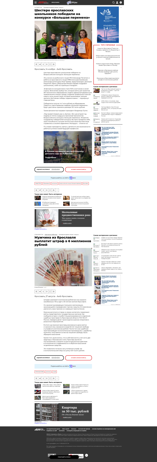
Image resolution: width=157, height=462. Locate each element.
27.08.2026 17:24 (39, 234)
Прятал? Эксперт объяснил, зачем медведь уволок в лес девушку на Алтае (111, 263)
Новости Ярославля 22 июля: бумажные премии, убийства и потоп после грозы (51, 392)
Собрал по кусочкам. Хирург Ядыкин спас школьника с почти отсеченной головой (111, 239)
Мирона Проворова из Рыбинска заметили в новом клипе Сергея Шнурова (51, 198)
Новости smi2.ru (41, 229)
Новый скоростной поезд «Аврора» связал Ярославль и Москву (108, 64)
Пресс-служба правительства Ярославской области (49, 60)
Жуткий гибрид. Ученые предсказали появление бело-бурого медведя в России (111, 114)
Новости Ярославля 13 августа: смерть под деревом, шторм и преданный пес (80, 386)
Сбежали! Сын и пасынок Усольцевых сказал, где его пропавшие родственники (111, 251)
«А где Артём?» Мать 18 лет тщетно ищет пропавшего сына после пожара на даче (111, 257)
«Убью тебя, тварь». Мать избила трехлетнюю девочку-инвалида (51, 385)
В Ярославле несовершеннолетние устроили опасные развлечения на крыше (108, 57)
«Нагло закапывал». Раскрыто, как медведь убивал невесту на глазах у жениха (111, 269)
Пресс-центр (65, 429)
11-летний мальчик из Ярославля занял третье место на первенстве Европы (80, 198)
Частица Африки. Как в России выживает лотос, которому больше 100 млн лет (111, 108)
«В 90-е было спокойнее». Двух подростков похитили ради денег (110, 101)
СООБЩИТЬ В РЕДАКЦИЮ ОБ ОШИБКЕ (76, 430)
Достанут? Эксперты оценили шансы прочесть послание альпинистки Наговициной (111, 245)
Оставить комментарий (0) (78, 169)
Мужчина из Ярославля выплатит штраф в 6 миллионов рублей (108, 79)
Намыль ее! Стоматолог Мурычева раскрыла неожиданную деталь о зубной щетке (111, 120)
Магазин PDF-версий (84, 429)
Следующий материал (64, 457)
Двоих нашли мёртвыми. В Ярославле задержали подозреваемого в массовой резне (47, 398)
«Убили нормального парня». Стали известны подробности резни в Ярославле (79, 392)
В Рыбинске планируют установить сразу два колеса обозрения (50, 204)
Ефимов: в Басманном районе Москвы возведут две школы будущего (108, 72)
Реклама (73, 429)
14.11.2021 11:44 (38, 7)
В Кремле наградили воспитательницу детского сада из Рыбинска (64, 152)
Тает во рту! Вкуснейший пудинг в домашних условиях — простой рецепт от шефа (111, 90)
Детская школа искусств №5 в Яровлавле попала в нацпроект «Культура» (80, 204)
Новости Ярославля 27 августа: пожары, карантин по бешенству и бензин (108, 50)
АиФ (45, 287)
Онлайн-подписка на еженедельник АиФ (104, 429)
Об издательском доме (53, 429)
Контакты (62, 430)
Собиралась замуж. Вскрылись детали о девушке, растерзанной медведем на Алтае (110, 96)
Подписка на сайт (52, 430)
